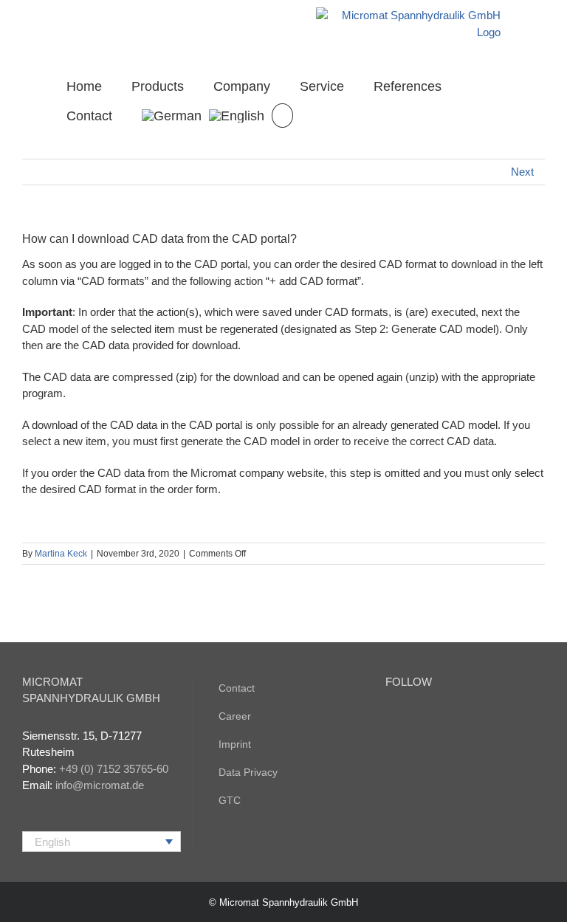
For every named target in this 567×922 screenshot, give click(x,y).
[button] (282, 114)
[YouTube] (389, 719)
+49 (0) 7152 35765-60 (113, 769)
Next (522, 171)
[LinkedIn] (409, 719)
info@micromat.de (99, 785)
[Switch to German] (172, 114)
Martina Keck (61, 553)
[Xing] (429, 719)
